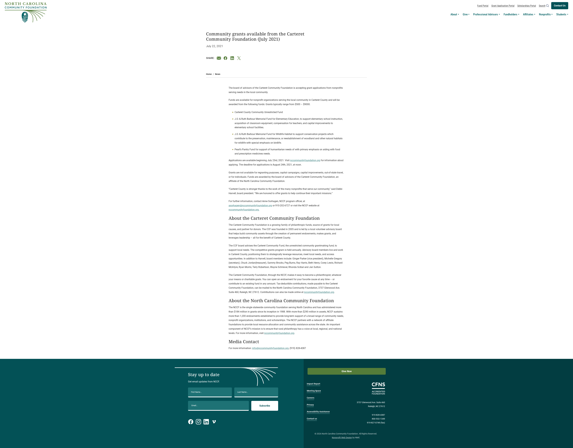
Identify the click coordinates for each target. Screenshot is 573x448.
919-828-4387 (378, 415)
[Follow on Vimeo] (214, 421)
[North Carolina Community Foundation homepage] (26, 12)
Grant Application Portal (503, 5)
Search (542, 5)
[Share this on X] (239, 58)
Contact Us (560, 5)
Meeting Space (314, 391)
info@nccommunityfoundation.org (270, 348)
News (217, 74)
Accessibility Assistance (318, 411)
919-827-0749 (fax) (376, 422)
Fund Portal (482, 5)
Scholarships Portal (526, 5)
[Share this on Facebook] (226, 58)
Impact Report (313, 384)
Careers (310, 398)
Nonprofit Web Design (342, 437)
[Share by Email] (219, 58)
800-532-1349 (378, 419)
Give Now (347, 371)
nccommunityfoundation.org (305, 160)
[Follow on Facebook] (190, 421)
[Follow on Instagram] (198, 421)
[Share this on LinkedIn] (232, 58)
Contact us (312, 418)
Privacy (310, 405)
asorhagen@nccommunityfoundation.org (250, 205)
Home (209, 74)
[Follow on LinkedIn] (206, 421)
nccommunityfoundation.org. (244, 209)
